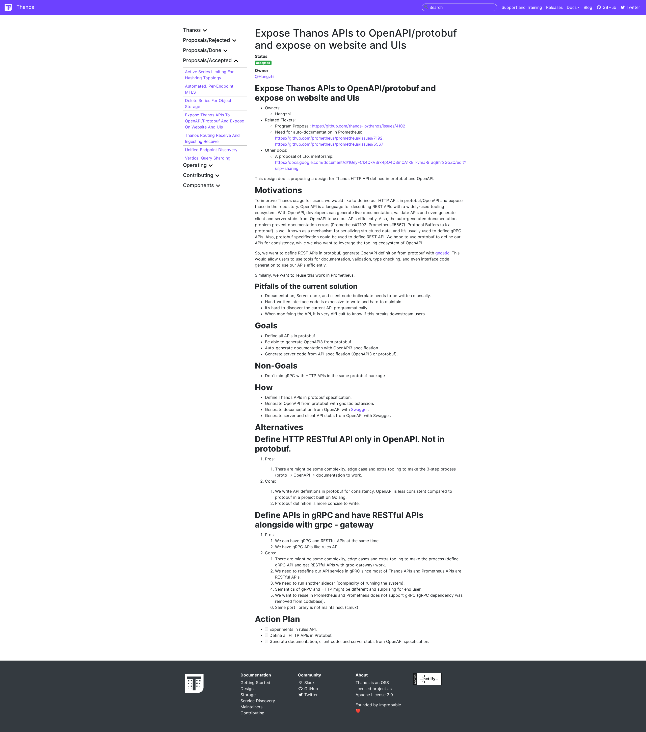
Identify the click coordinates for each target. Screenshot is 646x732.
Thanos (24, 7)
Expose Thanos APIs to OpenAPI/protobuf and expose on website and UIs (214, 120)
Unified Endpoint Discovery (211, 149)
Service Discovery (257, 700)
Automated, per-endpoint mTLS (209, 89)
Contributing (252, 712)
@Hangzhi (264, 76)
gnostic (442, 252)
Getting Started (255, 682)
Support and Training (522, 7)
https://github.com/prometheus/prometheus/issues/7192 (329, 138)
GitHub (608, 7)
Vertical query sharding (207, 158)
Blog (588, 7)
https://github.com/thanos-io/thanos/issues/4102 (358, 125)
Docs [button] (572, 7)
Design (247, 688)
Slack (309, 682)
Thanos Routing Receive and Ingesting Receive (212, 138)
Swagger (359, 409)
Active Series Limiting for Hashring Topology (209, 74)
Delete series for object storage (208, 103)
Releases (554, 7)
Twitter (632, 7)
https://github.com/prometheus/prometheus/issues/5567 (329, 144)
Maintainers (251, 706)
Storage (248, 694)
